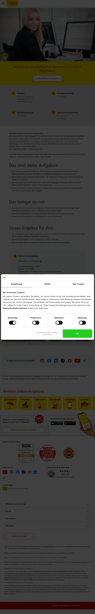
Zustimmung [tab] (16, 284)
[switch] (35, 323)
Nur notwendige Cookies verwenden (47, 334)
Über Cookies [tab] (78, 284)
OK (77, 334)
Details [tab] (48, 284)
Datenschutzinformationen (15, 308)
